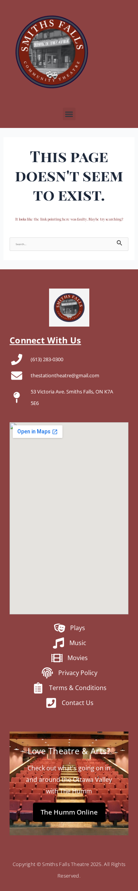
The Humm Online (69, 812)
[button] (69, 114)
